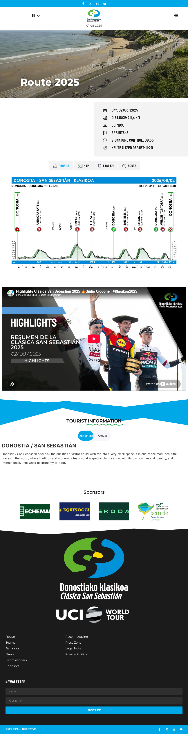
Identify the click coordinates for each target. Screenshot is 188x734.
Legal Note (73, 648)
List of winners (16, 660)
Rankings (13, 648)
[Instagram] (97, 3)
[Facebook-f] (83, 3)
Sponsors (12, 666)
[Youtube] (104, 3)
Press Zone (73, 642)
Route (10, 636)
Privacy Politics (76, 654)
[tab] (61, 165)
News (10, 654)
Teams (10, 642)
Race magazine (76, 636)
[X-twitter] (90, 3)
